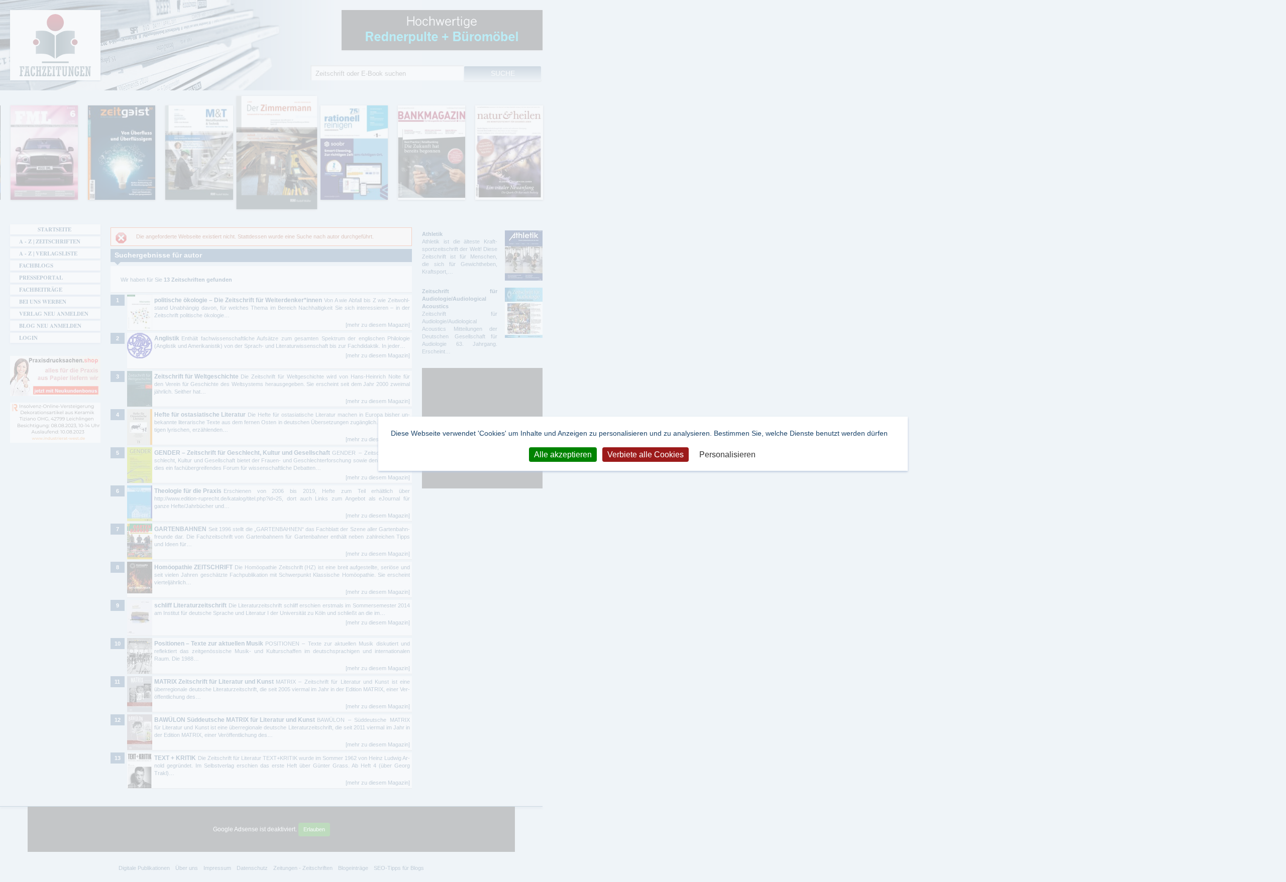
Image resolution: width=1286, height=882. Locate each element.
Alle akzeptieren (563, 454)
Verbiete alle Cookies (645, 454)
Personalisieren (727, 454)
